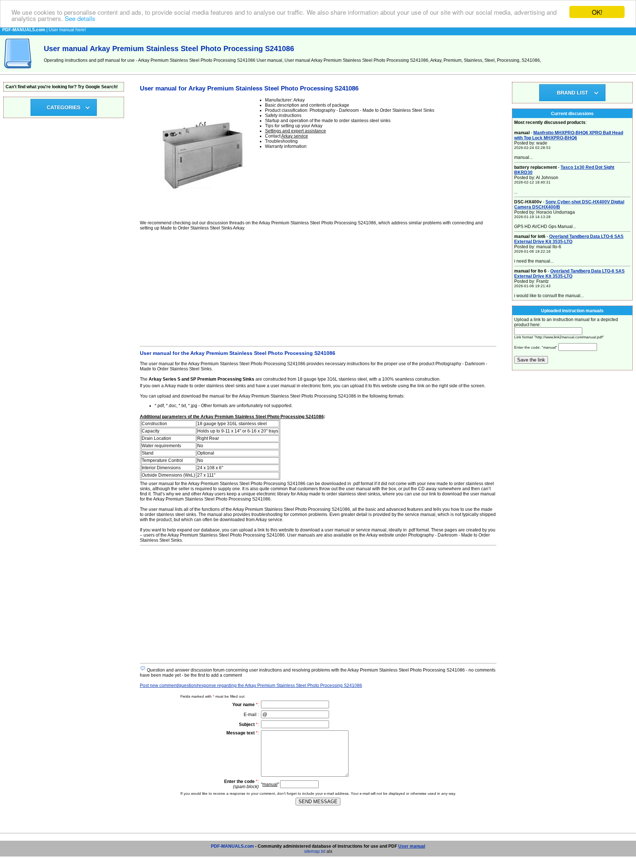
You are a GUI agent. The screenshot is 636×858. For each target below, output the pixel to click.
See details (80, 18)
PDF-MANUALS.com (232, 846)
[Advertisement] (318, 287)
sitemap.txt (314, 851)
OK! (597, 12)
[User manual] (18, 70)
